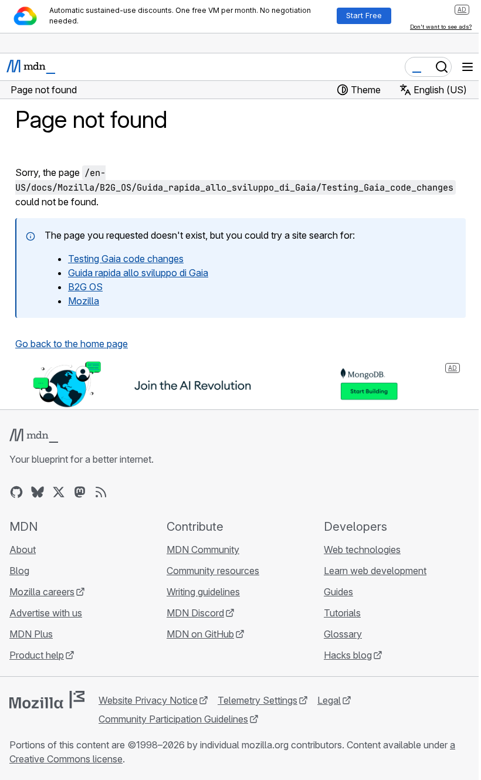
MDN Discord (195, 613)
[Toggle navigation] (467, 66)
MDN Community (203, 549)
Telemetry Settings (257, 700)
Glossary (343, 634)
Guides (338, 592)
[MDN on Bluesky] (38, 492)
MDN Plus (31, 634)
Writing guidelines (203, 592)
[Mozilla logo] (46, 699)
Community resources (213, 570)
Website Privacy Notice (148, 700)
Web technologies (362, 549)
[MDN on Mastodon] (80, 492)
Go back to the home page (71, 344)
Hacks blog (348, 655)
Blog (19, 570)
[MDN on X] (59, 492)
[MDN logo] (33, 436)
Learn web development (375, 570)
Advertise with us (45, 613)
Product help (36, 655)
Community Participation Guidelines (173, 719)
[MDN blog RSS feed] (101, 492)
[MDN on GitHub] (16, 492)
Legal (329, 700)
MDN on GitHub (200, 634)
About (22, 549)
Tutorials (342, 613)
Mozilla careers (41, 592)
